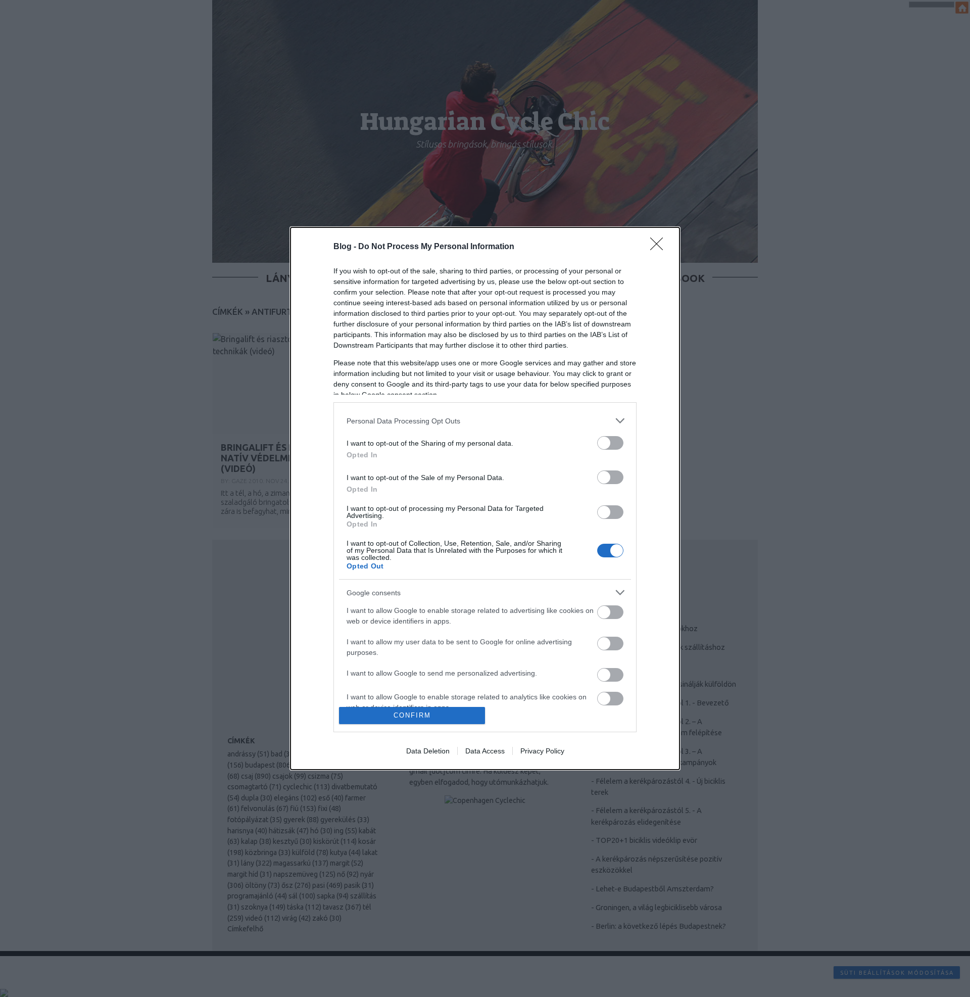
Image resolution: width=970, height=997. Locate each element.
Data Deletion (428, 751)
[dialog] (485, 498)
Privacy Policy (542, 751)
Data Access (485, 751)
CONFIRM (412, 715)
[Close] (659, 247)
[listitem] (485, 420)
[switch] (610, 443)
